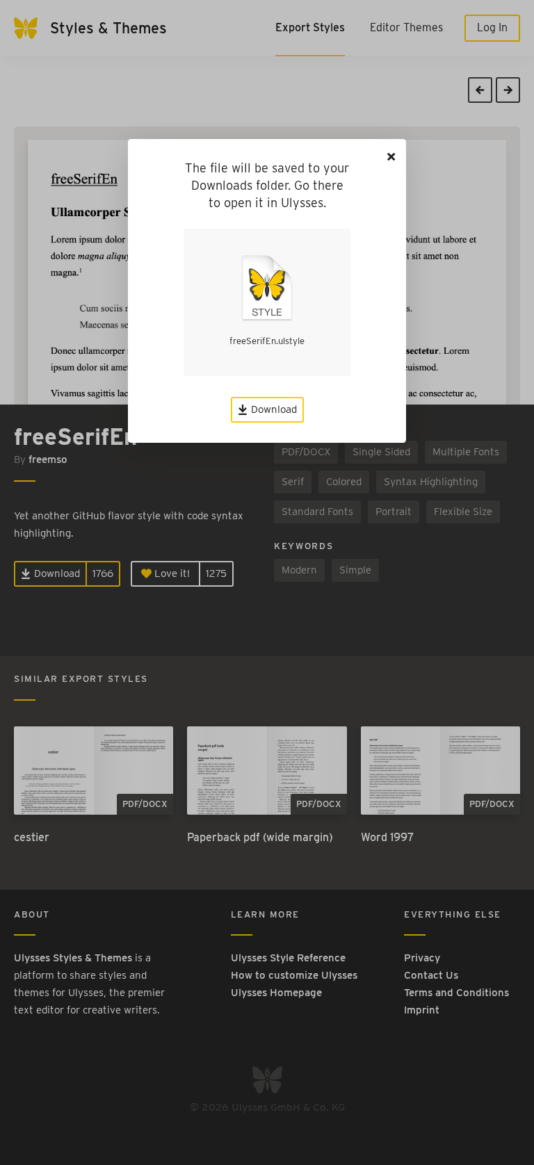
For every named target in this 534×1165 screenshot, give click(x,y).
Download (272, 409)
